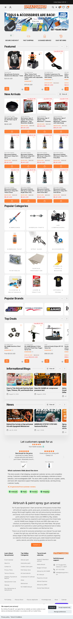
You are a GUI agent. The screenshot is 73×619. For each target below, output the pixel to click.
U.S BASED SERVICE (44, 40)
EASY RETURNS (61, 40)
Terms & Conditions (16, 617)
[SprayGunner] (61, 553)
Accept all (52, 607)
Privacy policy (5, 617)
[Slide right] (67, 46)
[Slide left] (62, 46)
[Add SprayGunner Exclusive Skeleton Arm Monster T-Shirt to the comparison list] (22, 90)
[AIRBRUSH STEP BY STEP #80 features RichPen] (47, 415)
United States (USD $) (60, 2)
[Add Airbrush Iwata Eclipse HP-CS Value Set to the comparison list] (62, 362)
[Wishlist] (63, 7)
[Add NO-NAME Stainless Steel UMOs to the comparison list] (22, 362)
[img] (36, 444)
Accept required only (64, 607)
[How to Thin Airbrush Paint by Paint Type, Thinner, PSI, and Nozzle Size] (20, 379)
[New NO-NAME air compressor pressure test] (47, 379)
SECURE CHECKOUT (12, 40)
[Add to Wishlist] (21, 53)
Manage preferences (60, 611)
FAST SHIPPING (28, 40)
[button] (5, 7)
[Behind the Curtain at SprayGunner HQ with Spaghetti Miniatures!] (20, 415)
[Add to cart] (6, 89)
